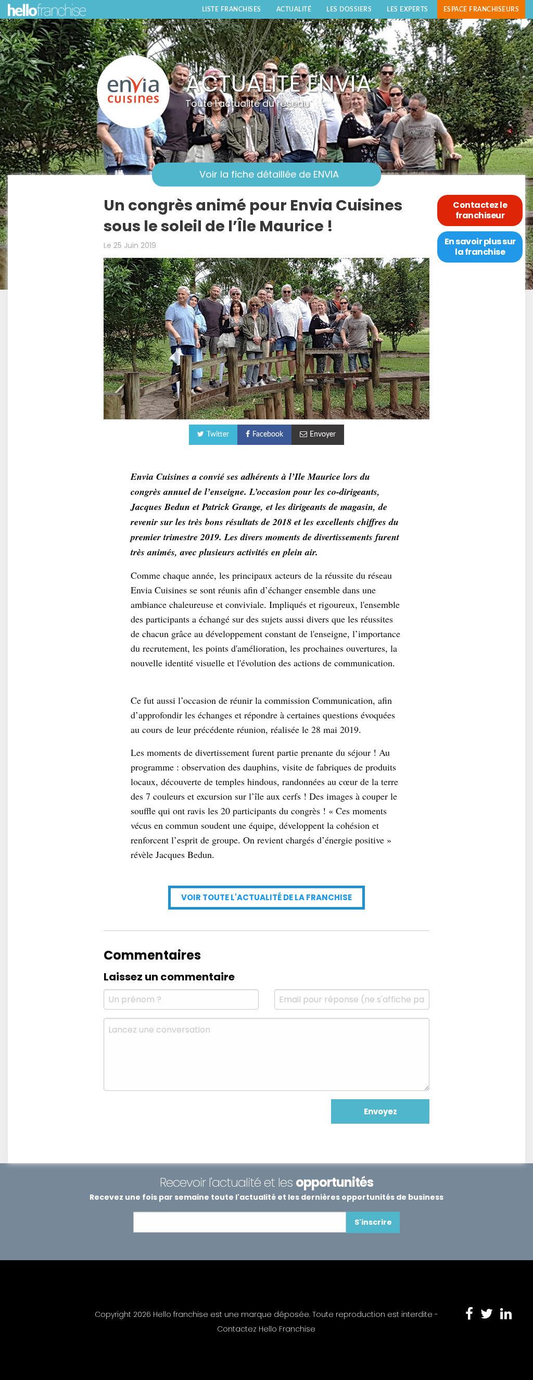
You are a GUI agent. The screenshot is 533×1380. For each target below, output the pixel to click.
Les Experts (407, 9)
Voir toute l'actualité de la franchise (266, 897)
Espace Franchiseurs (481, 9)
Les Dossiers (349, 9)
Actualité (294, 9)
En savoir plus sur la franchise (480, 246)
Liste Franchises (231, 9)
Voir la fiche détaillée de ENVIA (269, 174)
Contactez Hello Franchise (266, 1329)
